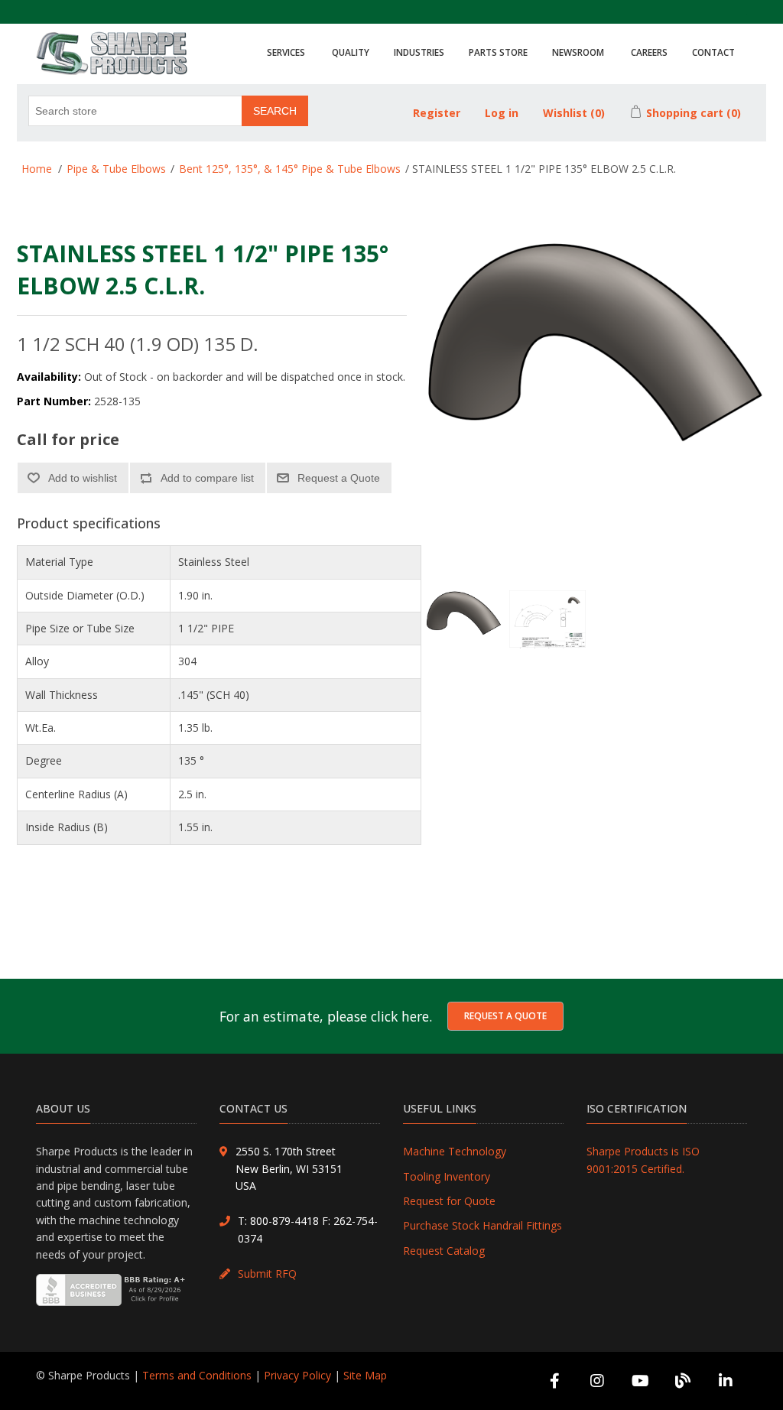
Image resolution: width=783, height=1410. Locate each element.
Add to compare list (207, 478)
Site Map (365, 1375)
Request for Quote (449, 1201)
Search (275, 111)
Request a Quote (505, 1015)
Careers (649, 52)
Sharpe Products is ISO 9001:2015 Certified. (643, 1159)
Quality (350, 52)
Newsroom (578, 52)
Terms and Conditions (197, 1375)
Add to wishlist (82, 478)
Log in (501, 113)
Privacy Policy (297, 1375)
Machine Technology (454, 1151)
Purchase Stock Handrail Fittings (482, 1225)
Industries (419, 52)
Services (286, 52)
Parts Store (498, 52)
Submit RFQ (267, 1273)
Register (436, 113)
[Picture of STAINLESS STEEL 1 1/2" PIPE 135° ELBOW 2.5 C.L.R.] (463, 628)
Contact (713, 52)
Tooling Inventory (446, 1176)
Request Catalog (444, 1250)
